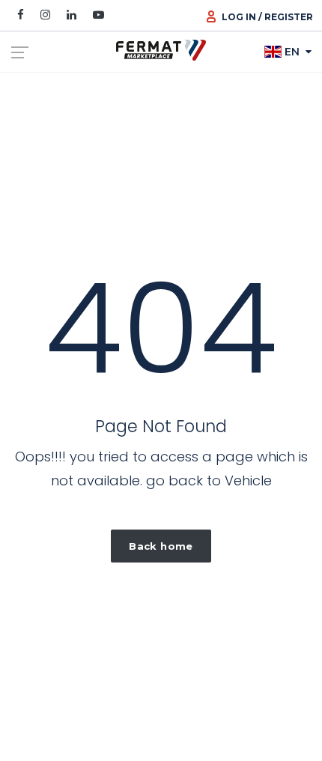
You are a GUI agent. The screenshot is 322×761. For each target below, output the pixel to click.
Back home (161, 546)
